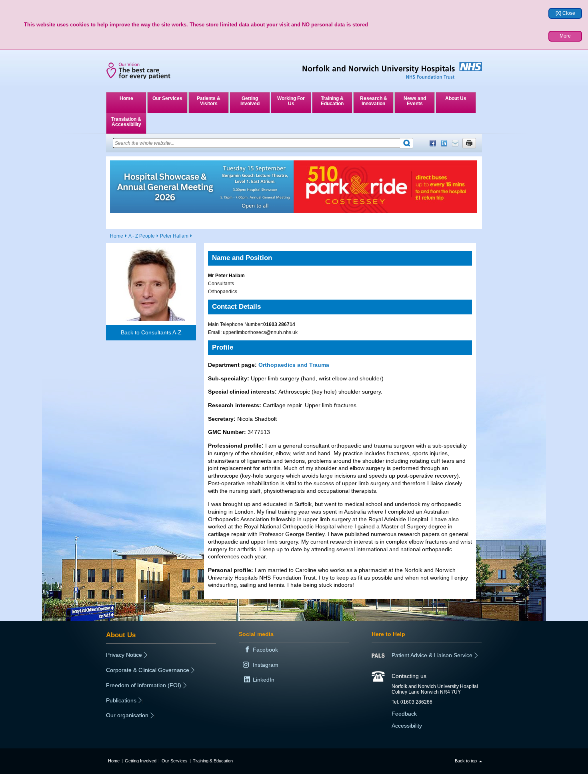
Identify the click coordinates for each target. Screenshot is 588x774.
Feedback (404, 713)
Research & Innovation (373, 101)
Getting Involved (250, 101)
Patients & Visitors (208, 101)
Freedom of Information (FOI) (143, 685)
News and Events (415, 101)
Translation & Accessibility (126, 121)
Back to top (466, 760)
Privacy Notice (124, 655)
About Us (455, 98)
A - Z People (141, 236)
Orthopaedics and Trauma (293, 365)
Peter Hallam (174, 236)
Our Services (167, 98)
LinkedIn (444, 143)
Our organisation (127, 715)
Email (455, 143)
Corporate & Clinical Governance (147, 670)
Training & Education (332, 101)
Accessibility (407, 725)
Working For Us (291, 101)
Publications (121, 700)
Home (126, 98)
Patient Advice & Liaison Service (432, 655)
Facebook (433, 143)
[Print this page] (469, 143)
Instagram (265, 665)
